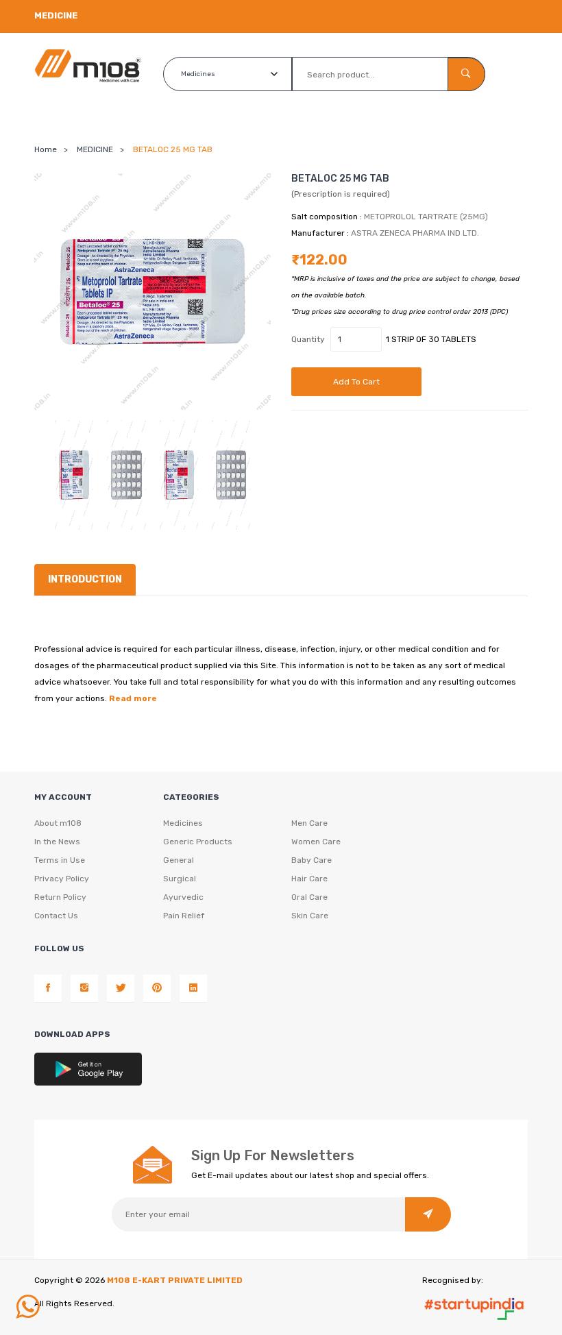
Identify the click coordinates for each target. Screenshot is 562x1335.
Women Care (316, 841)
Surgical (179, 878)
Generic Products (197, 841)
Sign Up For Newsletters (272, 1155)
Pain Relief (183, 915)
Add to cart (356, 382)
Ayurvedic (183, 897)
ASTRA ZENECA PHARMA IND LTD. (415, 233)
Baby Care (311, 860)
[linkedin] (193, 988)
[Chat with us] (27, 1307)
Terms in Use (59, 860)
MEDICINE (95, 149)
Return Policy (60, 897)
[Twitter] (120, 988)
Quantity (308, 339)
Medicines (183, 823)
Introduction (85, 579)
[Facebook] (48, 988)
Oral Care (309, 897)
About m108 (58, 823)
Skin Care (309, 915)
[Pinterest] (157, 988)
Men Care (309, 823)
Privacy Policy (61, 878)
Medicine (55, 15)
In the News (57, 841)
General (178, 860)
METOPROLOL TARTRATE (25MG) (426, 216)
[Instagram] (84, 988)
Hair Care (309, 878)
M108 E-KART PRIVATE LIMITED (175, 1280)
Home (45, 149)
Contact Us (56, 915)
